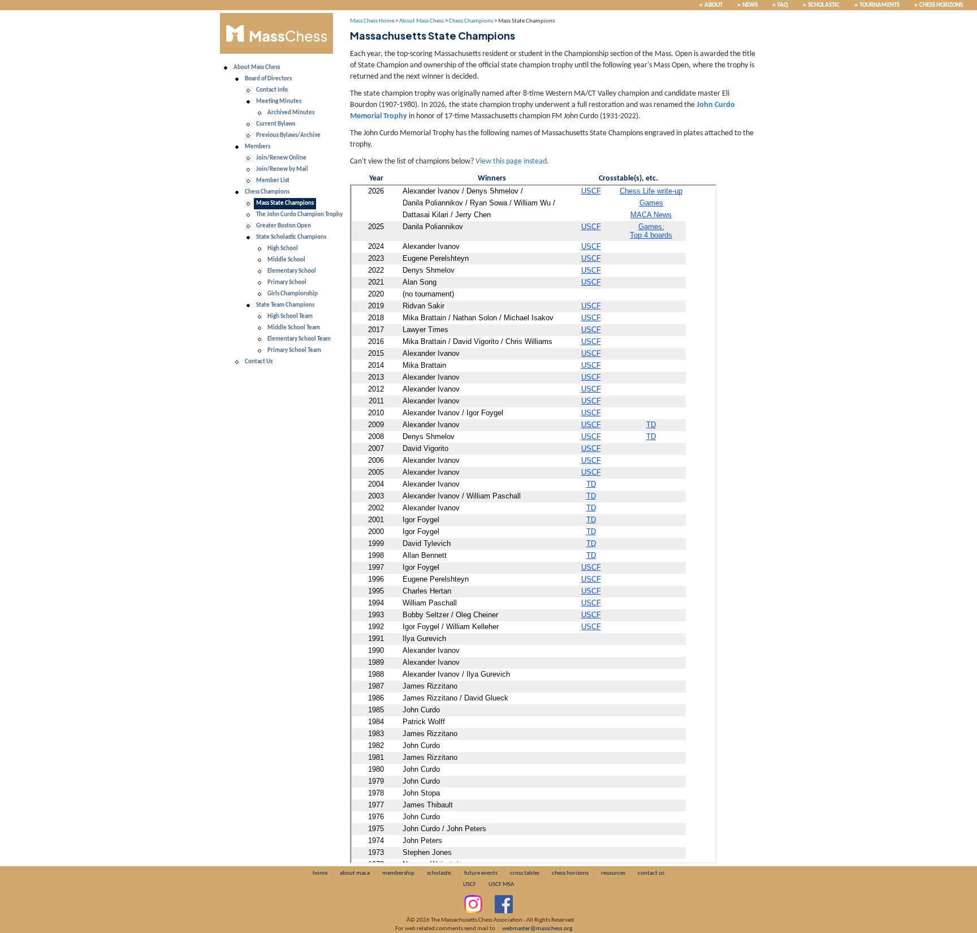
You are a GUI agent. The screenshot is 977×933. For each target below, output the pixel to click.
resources (613, 873)
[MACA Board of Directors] (237, 79)
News (750, 5)
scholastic (439, 873)
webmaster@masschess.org (537, 929)
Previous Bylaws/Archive (288, 135)
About (713, 5)
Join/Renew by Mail (282, 169)
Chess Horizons (941, 5)
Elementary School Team (299, 339)
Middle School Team (293, 328)
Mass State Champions (285, 203)
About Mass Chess (257, 68)
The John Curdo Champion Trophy (299, 215)
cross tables (524, 873)
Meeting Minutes (278, 101)
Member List (272, 181)
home (320, 873)
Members (257, 147)
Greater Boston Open (283, 226)
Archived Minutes (290, 113)
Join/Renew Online (281, 158)
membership (398, 873)
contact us (651, 873)
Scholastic (824, 5)
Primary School (286, 283)
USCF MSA (501, 885)
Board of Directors (268, 79)
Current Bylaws (275, 124)
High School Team (290, 316)
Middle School (286, 260)
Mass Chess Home (372, 21)
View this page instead (511, 161)
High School (282, 249)
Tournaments (879, 5)
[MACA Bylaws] (248, 124)
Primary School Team (294, 350)
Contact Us (259, 362)
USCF (469, 885)
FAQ (782, 5)
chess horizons (570, 873)
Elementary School (291, 271)
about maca (355, 873)
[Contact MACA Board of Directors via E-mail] (248, 90)
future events (481, 873)
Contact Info (272, 90)
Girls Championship (292, 294)
